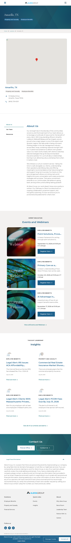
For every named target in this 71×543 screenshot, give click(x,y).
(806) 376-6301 (14, 101)
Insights (35, 505)
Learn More (21, 541)
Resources (9, 134)
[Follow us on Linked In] (5, 528)
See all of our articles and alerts (34, 426)
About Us (9, 124)
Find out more (11, 380)
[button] (36, 59)
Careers (58, 518)
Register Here (45, 251)
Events (35, 501)
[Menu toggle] (6, 3)
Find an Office (25, 448)
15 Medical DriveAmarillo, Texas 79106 (16, 97)
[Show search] (65, 2)
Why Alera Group (61, 501)
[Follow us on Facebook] (9, 528)
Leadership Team (61, 509)
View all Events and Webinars (34, 325)
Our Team (9, 129)
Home (5, 31)
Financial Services (9, 509)
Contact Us (44, 448)
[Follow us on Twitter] (13, 528)
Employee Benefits (27, 19)
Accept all (64, 539)
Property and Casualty (12, 19)
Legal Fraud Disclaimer (13, 459)
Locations (12, 31)
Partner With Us (61, 513)
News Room (60, 505)
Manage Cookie (50, 539)
